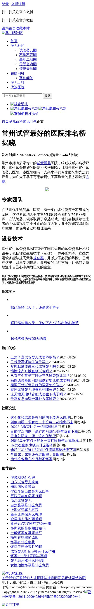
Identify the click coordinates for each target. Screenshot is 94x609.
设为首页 (9, 28)
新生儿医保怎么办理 (26, 514)
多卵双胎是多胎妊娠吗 (27, 528)
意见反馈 (65, 578)
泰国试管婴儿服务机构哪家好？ (34, 389)
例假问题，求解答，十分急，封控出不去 (41, 422)
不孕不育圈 (28, 55)
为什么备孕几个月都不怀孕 (31, 459)
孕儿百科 (17, 82)
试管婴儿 (44, 163)
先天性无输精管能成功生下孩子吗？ (38, 394)
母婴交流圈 (28, 64)
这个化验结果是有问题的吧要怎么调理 (40, 417)
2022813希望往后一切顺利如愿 (34, 427)
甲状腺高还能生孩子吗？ (29, 362)
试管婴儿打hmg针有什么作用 (32, 551)
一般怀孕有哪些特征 (26, 533)
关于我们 (9, 578)
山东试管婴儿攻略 (24, 482)
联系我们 (23, 578)
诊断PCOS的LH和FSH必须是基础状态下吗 (43, 450)
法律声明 (51, 578)
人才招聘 (37, 578)
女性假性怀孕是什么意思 (29, 565)
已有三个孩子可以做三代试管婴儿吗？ (40, 376)
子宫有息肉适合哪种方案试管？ (34, 399)
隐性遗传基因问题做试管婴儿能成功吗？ (41, 380)
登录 (5, 4)
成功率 (38, 258)
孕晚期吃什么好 (22, 477)
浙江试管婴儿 (20, 500)
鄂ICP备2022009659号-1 (62, 596)
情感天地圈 (28, 69)
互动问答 (26, 78)
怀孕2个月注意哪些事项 (28, 556)
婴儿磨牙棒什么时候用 (27, 560)
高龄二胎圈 (28, 59)
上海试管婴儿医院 (24, 510)
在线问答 (17, 73)
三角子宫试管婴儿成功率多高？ (34, 357)
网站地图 (79, 578)
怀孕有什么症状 (22, 542)
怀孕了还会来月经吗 (26, 547)
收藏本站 (23, 28)
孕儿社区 (17, 45)
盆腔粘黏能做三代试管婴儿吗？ (34, 366)
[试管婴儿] (12, 33)
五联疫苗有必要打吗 (26, 496)
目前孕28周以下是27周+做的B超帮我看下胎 (44, 431)
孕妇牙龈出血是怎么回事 (29, 491)
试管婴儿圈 (28, 50)
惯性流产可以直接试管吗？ (31, 371)
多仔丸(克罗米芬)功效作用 (30, 523)
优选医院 (17, 87)
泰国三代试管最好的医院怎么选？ (36, 385)
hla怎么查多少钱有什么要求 (31, 445)
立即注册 (18, 4)
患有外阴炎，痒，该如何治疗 (33, 436)
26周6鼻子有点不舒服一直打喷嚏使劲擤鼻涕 (44, 440)
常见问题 (30, 121)
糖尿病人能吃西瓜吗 (26, 519)
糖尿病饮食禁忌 (22, 487)
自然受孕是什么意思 (26, 505)
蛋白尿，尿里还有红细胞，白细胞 (36, 454)
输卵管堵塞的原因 (24, 537)
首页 (13, 41)
